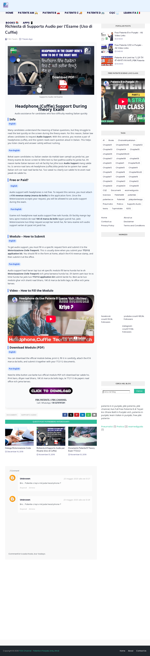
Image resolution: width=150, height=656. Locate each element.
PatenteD (121, 199)
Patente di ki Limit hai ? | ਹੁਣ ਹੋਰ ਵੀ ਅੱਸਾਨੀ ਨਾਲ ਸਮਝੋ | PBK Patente (129, 59)
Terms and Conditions (134, 225)
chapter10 (107, 163)
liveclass (107, 195)
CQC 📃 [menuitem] (114, 13)
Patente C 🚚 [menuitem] (73, 13)
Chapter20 (107, 181)
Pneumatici (108, 204)
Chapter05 (135, 149)
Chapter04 (121, 149)
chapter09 (134, 158)
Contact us (106, 221)
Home (104, 217)
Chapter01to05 (122, 145)
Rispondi (23, 488)
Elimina (32, 488)
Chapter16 (120, 172)
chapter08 (121, 158)
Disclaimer (129, 221)
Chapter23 (107, 186)
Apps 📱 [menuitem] (28, 22)
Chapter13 (120, 167)
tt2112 (128, 208)
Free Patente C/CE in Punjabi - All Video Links (129, 46)
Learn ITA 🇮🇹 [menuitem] (132, 13)
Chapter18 (120, 176)
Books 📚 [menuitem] (12, 22)
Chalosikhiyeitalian (126, 140)
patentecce (108, 199)
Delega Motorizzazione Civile (18, 448)
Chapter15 (107, 172)
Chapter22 (134, 181)
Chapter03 (107, 149)
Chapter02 (138, 145)
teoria (105, 208)
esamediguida (131, 190)
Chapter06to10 (122, 154)
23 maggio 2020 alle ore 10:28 (77, 500)
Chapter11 (120, 163)
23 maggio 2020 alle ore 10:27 (77, 478)
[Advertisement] (125, 357)
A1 (104, 140)
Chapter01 (107, 145)
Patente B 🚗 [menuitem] (51, 13)
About (130, 651)
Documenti (12, 415)
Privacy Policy (107, 225)
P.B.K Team (12, 39)
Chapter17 (107, 176)
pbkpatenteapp (136, 199)
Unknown (25, 478)
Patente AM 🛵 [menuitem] (28, 13)
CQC (105, 190)
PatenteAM (119, 195)
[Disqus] (51, 602)
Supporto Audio (28, 415)
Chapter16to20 (135, 172)
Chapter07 (107, 158)
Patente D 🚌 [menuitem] (95, 13)
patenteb (132, 195)
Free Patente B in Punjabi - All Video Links (129, 34)
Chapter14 (133, 167)
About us (128, 217)
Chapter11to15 (134, 163)
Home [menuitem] (9, 13)
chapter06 (107, 154)
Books (111, 140)
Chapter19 (133, 176)
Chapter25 (134, 186)
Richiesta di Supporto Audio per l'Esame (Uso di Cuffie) (51, 449)
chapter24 (120, 186)
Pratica (120, 204)
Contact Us (141, 651)
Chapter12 (107, 167)
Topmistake (117, 208)
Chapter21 (120, 181)
